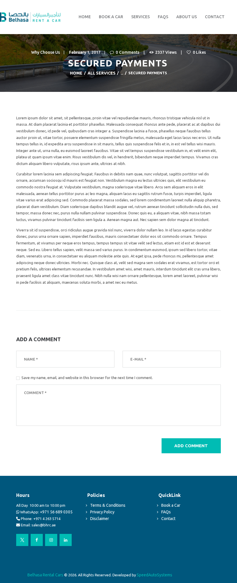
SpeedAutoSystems (154, 575)
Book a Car (170, 505)
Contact (168, 518)
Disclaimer (99, 518)
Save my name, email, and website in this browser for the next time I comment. (87, 378)
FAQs (166, 512)
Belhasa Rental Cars (45, 575)
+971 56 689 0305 (56, 512)
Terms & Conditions (107, 505)
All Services (102, 73)
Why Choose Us (45, 52)
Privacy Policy (102, 512)
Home (76, 73)
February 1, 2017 (85, 52)
